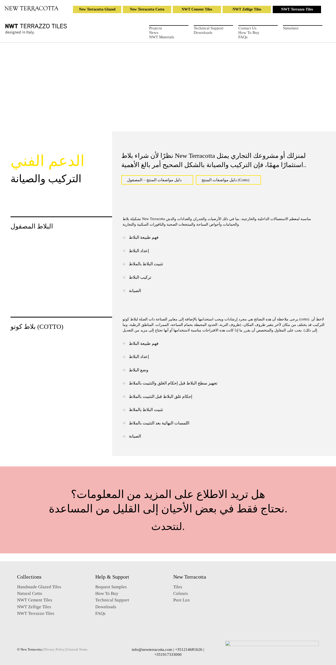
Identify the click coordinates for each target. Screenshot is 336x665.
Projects (155, 28)
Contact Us (247, 28)
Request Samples (111, 586)
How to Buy (248, 32)
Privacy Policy (54, 649)
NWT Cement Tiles (197, 9)
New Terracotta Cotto (147, 9)
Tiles (177, 586)
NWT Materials (161, 37)
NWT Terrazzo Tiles (297, 9)
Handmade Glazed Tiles (39, 586)
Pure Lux (181, 600)
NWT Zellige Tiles (247, 9)
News (153, 32)
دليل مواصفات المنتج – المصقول (154, 180)
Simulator (291, 28)
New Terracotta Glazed (97, 9)
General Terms (77, 649)
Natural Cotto (29, 593)
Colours (180, 593)
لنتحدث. (168, 526)
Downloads (203, 32)
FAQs (243, 37)
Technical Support (208, 28)
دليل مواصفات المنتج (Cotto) (225, 180)
